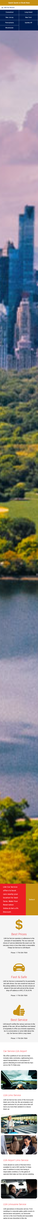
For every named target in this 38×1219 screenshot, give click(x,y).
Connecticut (9, 12)
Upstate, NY (28, 22)
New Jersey (9, 17)
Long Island (28, 12)
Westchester (9, 28)
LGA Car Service (9, 7)
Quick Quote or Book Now (19, 3)
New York (28, 17)
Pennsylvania (9, 22)
